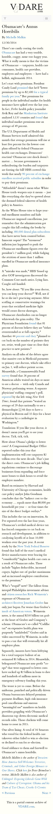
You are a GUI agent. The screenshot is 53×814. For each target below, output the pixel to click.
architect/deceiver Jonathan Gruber (23, 603)
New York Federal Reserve (33, 546)
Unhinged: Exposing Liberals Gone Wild (24, 779)
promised (22, 87)
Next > (46, 793)
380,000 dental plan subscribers (31, 232)
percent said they (26, 336)
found (39, 117)
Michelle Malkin (16, 37)
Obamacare (8, 52)
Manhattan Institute (36, 113)
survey (6, 375)
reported (7, 397)
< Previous (8, 793)
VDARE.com (26, 806)
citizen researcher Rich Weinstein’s (27, 594)
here (25, 770)
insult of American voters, (17, 611)
